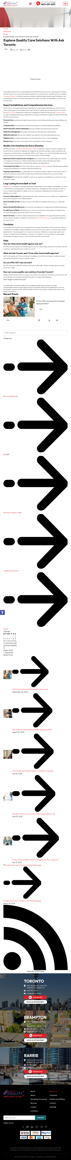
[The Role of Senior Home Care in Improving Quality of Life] (7, 796)
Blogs (5, 34)
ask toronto (14, 285)
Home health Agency (9, 96)
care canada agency (21, 287)
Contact (53, 1103)
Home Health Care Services (32, 289)
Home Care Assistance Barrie (37, 287)
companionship (60, 112)
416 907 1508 (31, 1029)
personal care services (57, 289)
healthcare (44, 166)
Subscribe (40, 1117)
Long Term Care (46, 289)
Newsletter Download (39, 1099)
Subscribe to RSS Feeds (35, 971)
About (33, 1095)
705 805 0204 (37, 1072)
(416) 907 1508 (32, 990)
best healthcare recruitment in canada (45, 285)
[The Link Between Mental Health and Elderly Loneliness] (7, 754)
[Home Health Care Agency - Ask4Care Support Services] (10, 4)
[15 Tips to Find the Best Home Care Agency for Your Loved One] (7, 840)
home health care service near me (13, 289)
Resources (7, 31)
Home (5, 29)
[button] (2, 612)
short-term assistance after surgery (26, 149)
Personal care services (43, 218)
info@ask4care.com (34, 993)
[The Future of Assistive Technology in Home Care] (7, 674)
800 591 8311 (37, 1035)
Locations (34, 1111)
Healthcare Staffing (57, 1099)
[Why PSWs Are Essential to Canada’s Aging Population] (7, 713)
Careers (33, 1107)
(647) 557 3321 (37, 997)
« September (8, 653)
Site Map (53, 1107)
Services (34, 1103)
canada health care (9, 287)
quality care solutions (9, 291)
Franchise (53, 1095)
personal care (11, 112)
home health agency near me (55, 287)
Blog (6, 49)
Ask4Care (24, 50)
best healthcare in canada (25, 285)
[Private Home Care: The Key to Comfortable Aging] (22, 865)
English (31, 3)
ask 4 (9, 285)
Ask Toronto (8, 186)
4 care (5, 285)
